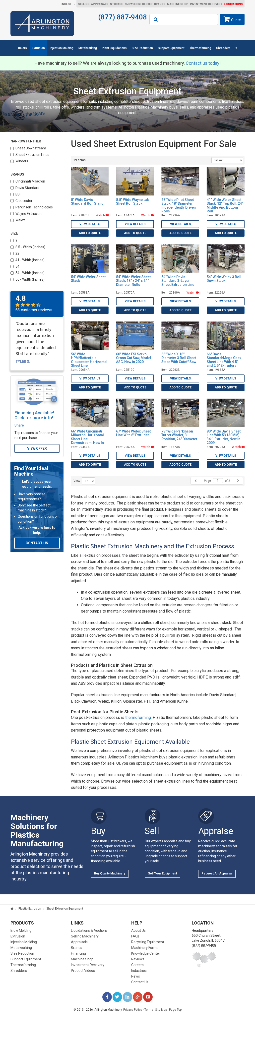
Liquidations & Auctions (89, 930)
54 (17, 266)
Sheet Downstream (30, 148)
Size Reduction (142, 48)
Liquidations (233, 4)
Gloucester (23, 201)
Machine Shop (177, 4)
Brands (159, 4)
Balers (22, 48)
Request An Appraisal (216, 873)
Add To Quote (90, 233)
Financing (78, 953)
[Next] (238, 481)
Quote (236, 20)
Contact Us (139, 982)
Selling (83, 4)
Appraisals (99, 4)
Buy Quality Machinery (109, 873)
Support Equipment (171, 48)
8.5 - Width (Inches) (30, 247)
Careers (137, 965)
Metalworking (87, 48)
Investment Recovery (206, 4)
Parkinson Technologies (34, 207)
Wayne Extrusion (28, 214)
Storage (116, 4)
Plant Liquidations (114, 48)
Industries (139, 971)
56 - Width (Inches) (30, 279)
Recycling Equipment (147, 942)
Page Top (175, 1009)
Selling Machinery (85, 936)
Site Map (161, 1009)
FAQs (135, 936)
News (135, 976)
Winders (21, 161)
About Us (138, 930)
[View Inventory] (236, 48)
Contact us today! (203, 63)
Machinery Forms (144, 948)
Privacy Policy (132, 1009)
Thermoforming (200, 48)
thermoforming (138, 717)
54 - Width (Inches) (30, 273)
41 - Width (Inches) (30, 260)
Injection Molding (61, 48)
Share (19, 425)
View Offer (37, 448)
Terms (148, 1009)
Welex (20, 220)
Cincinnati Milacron (30, 181)
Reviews (137, 959)
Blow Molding (20, 930)
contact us (37, 543)
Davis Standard (27, 188)
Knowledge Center (138, 4)
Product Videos (83, 971)
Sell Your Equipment (162, 873)
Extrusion (38, 48)
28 (17, 253)
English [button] (66, 4)
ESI (17, 194)
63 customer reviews (33, 310)
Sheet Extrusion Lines (32, 155)
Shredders (223, 48)
